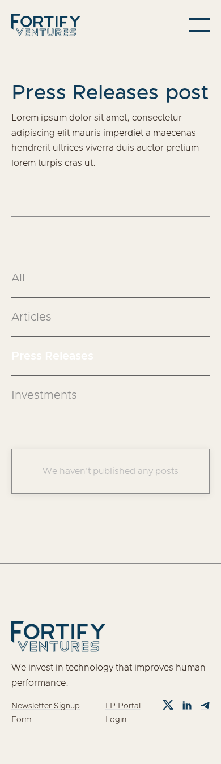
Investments (44, 395)
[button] (199, 25)
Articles (31, 317)
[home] (45, 25)
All (18, 278)
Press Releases (52, 356)
